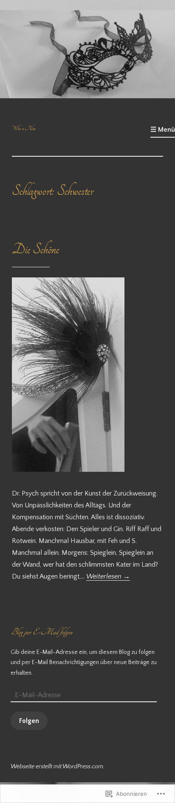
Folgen (29, 721)
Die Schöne (35, 249)
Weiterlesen (108, 576)
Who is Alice (24, 128)
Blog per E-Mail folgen (41, 632)
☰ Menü (162, 129)
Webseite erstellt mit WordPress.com (57, 766)
